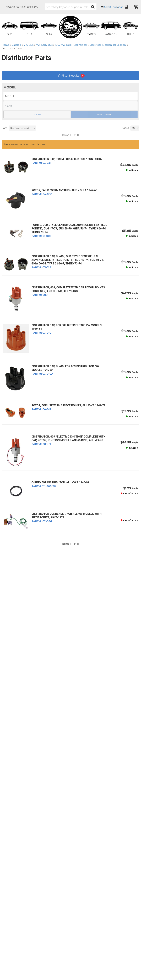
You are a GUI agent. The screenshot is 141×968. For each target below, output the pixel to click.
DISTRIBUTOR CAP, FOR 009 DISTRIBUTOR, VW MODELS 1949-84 (66, 327)
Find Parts (104, 114)
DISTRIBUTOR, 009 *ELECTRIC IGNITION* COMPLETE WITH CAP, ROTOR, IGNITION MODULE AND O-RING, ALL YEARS (68, 438)
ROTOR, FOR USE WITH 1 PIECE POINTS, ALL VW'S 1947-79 (68, 405)
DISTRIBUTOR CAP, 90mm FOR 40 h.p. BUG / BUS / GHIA (66, 159)
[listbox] (22, 128)
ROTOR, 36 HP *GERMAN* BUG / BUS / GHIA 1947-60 (64, 190)
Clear (37, 114)
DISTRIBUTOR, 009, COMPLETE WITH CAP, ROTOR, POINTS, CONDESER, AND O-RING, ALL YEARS (68, 289)
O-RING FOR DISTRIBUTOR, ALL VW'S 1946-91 (60, 482)
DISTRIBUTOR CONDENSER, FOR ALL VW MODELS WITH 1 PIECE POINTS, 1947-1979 (67, 515)
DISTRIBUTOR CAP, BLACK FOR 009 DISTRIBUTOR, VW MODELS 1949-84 (65, 368)
